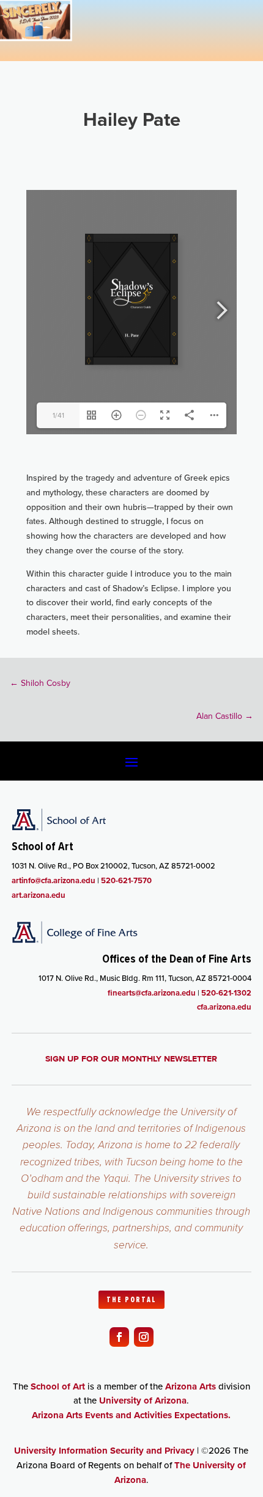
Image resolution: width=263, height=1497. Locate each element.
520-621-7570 (126, 880)
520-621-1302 (226, 993)
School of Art (58, 1386)
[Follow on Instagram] (144, 1337)
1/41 (58, 415)
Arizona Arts (190, 1386)
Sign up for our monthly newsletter (131, 1058)
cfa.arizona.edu (224, 1007)
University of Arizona (143, 1400)
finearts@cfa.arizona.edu (152, 993)
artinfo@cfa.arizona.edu (53, 880)
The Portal (131, 1300)
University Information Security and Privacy (104, 1450)
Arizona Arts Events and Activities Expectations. (131, 1415)
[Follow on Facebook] (119, 1337)
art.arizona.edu (38, 895)
